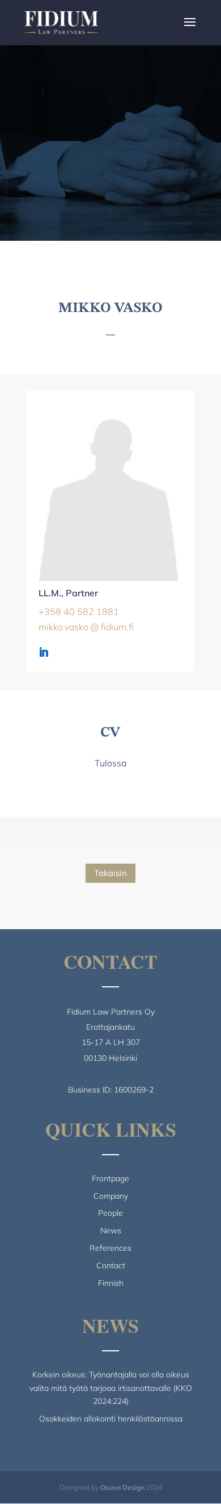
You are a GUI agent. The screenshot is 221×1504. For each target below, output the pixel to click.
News (110, 1230)
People (110, 1213)
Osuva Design (122, 1487)
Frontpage (110, 1178)
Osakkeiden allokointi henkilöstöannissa (110, 1419)
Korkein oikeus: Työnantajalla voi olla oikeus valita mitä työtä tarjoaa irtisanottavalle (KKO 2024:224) (110, 1388)
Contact (110, 1265)
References (110, 1248)
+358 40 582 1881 (79, 611)
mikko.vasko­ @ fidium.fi (86, 626)
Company (111, 1196)
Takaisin (110, 873)
